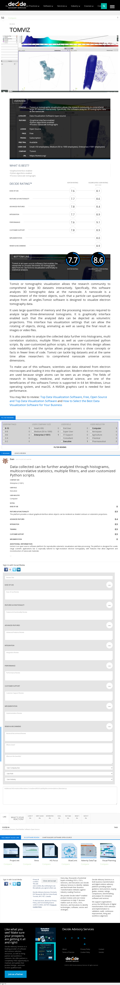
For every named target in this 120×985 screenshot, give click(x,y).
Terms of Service (68, 952)
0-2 (17, 441)
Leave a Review (20, 453)
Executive (75, 441)
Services (61, 6)
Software (47, 6)
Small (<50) (46, 428)
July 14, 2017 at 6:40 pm (23, 459)
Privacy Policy (85, 949)
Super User (75, 431)
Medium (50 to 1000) (46, 431)
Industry (74, 6)
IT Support (75, 435)
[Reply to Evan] (10, 556)
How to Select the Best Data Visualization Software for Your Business (54, 403)
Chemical (104, 438)
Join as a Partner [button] (15, 974)
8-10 (17, 428)
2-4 (17, 438)
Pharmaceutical (104, 441)
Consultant (75, 438)
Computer (104, 428)
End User (75, 428)
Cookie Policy (85, 952)
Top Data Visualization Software (61, 397)
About (64, 949)
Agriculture (104, 435)
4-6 (17, 435)
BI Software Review (8, 829)
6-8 (17, 431)
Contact (101, 949)
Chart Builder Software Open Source (27, 829)
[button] (6, 569)
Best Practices (30, 6)
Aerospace (104, 431)
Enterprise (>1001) (46, 435)
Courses (88, 6)
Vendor (101, 952)
